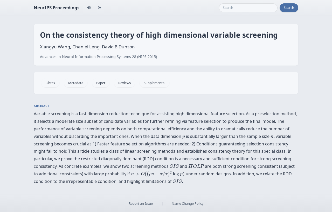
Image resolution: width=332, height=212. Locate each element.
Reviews (124, 82)
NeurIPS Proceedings (56, 8)
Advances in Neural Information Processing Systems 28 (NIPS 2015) (98, 56)
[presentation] (183, 137)
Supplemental (154, 82)
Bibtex (50, 82)
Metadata (75, 82)
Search (289, 7)
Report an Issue (141, 203)
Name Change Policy (188, 203)
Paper (100, 82)
